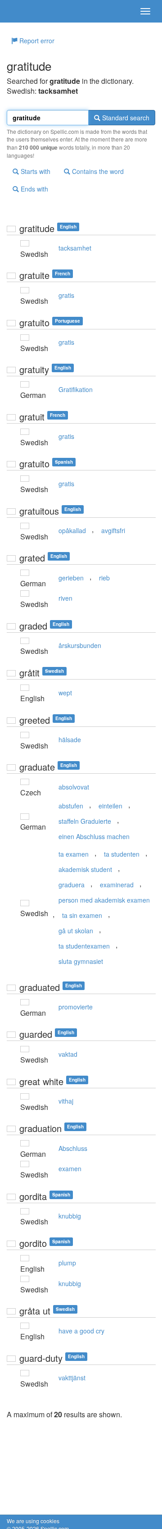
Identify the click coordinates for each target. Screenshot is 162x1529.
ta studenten (122, 853)
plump (67, 1262)
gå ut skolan (75, 930)
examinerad (117, 884)
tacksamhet (74, 247)
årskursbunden (79, 645)
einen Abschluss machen (94, 836)
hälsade (69, 739)
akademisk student (85, 869)
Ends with (33, 188)
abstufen (70, 805)
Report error (36, 40)
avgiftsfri (113, 530)
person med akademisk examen (104, 899)
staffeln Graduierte (84, 821)
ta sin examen (82, 915)
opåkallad (72, 530)
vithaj (65, 1100)
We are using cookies (33, 1520)
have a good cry (81, 1330)
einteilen (110, 805)
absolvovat (73, 786)
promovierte (75, 1006)
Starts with (34, 171)
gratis (66, 295)
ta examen (73, 853)
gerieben (71, 577)
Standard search (124, 117)
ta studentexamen (84, 945)
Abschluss (72, 1148)
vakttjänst (72, 1377)
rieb (104, 577)
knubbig (69, 1215)
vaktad (67, 1054)
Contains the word (97, 171)
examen (69, 1168)
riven (65, 597)
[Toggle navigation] (145, 11)
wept (65, 692)
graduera (71, 884)
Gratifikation (75, 389)
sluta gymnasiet (80, 961)
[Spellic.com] (22, 11)
